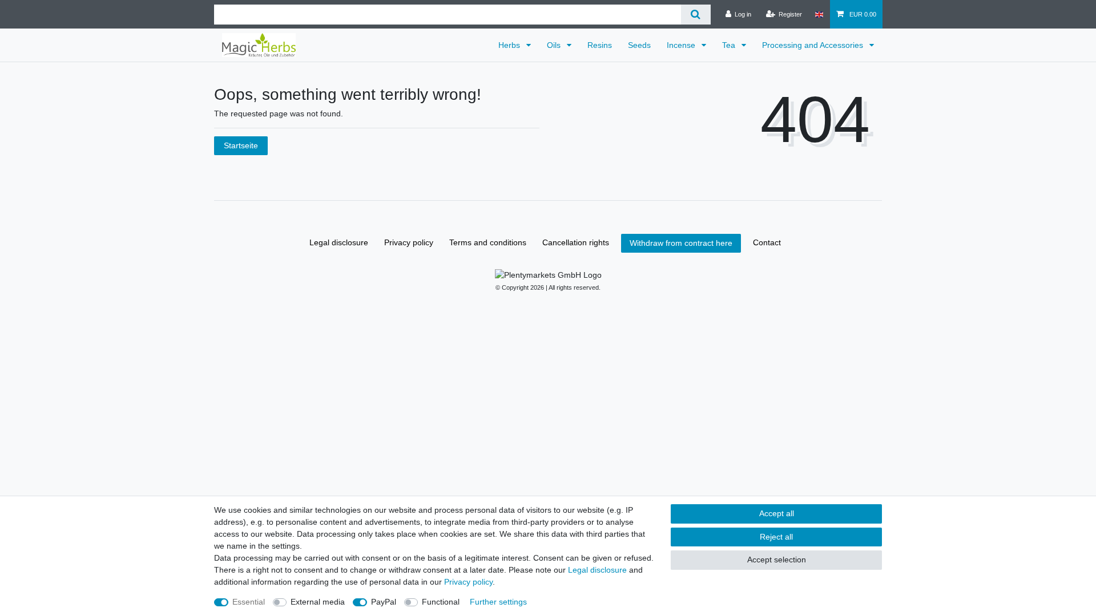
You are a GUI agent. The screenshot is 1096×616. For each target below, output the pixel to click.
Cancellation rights (575, 242)
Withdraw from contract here (681, 243)
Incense (682, 45)
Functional (441, 601)
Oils (555, 45)
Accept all (776, 513)
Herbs (510, 45)
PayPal (383, 601)
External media (318, 601)
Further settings (498, 601)
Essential (248, 601)
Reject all (776, 536)
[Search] (695, 15)
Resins (599, 45)
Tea (730, 45)
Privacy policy (408, 242)
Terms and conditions (487, 242)
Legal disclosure (338, 242)
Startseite (241, 145)
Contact (767, 242)
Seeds (639, 45)
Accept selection (776, 559)
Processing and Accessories (813, 45)
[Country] (818, 14)
